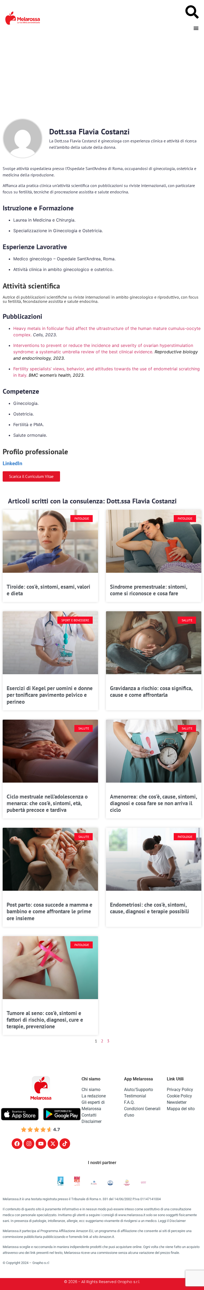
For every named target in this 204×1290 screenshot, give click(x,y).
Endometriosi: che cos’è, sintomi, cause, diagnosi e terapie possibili (149, 908)
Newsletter (176, 1102)
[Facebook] (17, 1143)
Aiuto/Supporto (138, 1089)
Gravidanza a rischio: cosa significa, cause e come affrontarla (151, 691)
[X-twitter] (53, 1143)
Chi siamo (91, 1089)
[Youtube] (41, 1143)
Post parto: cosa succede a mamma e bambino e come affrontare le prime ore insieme (49, 911)
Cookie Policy (179, 1095)
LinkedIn (12, 463)
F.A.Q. (129, 1102)
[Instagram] (29, 1143)
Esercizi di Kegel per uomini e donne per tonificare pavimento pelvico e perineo (50, 695)
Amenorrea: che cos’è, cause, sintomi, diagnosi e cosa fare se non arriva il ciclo (153, 803)
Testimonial (135, 1095)
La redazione (94, 1095)
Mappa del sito (181, 1108)
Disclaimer (91, 1121)
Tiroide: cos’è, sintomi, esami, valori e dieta (48, 590)
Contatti (89, 1115)
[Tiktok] (65, 1143)
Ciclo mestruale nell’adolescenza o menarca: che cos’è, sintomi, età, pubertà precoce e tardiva (47, 803)
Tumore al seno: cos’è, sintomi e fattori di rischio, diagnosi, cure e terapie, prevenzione (45, 1019)
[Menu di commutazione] (196, 28)
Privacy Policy (180, 1089)
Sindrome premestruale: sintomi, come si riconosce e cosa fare (148, 590)
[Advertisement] (102, 76)
